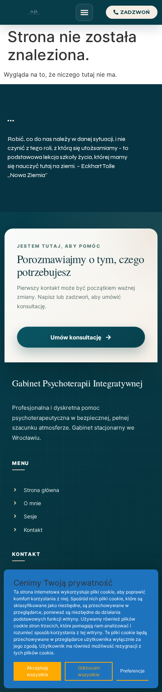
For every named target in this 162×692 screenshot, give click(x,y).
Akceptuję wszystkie (37, 671)
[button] (84, 12)
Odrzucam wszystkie (89, 671)
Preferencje (132, 671)
